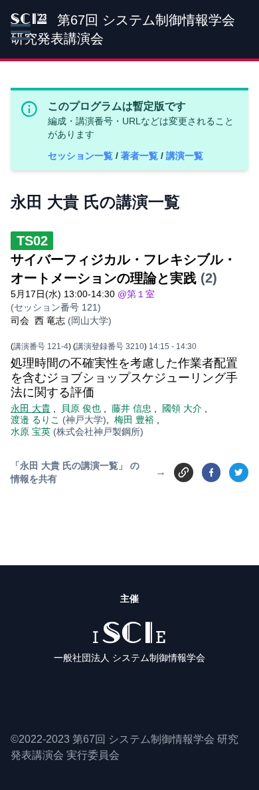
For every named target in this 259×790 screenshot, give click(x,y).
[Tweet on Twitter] (238, 472)
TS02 (32, 240)
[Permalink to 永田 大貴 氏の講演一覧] (183, 471)
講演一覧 (184, 155)
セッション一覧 (82, 155)
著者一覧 (141, 155)
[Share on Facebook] (211, 472)
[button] (21, 32)
